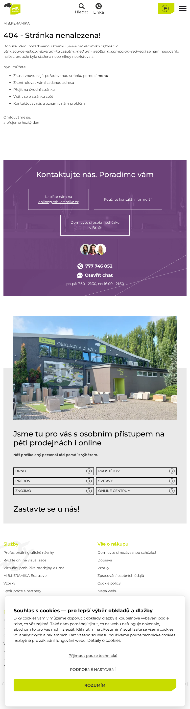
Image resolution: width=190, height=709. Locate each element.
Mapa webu (107, 591)
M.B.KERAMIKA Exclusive (25, 575)
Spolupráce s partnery (22, 591)
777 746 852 (99, 266)
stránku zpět (42, 96)
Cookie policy (109, 583)
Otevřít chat (99, 275)
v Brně (95, 225)
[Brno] (95, 368)
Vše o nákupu (112, 544)
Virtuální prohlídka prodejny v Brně (33, 568)
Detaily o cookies (104, 640)
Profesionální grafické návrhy (28, 552)
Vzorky (9, 583)
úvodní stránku (42, 89)
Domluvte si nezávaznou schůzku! (126, 552)
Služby (10, 544)
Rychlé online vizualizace (24, 560)
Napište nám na (58, 199)
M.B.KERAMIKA (16, 23)
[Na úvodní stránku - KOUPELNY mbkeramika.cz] (12, 8)
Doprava (104, 560)
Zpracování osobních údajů (120, 575)
